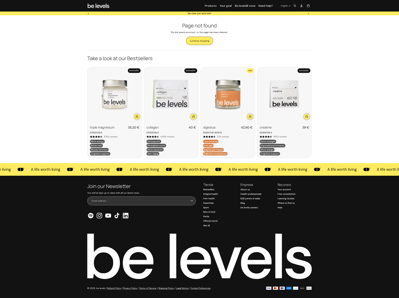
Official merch (210, 220)
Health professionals (250, 194)
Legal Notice (182, 288)
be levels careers (249, 207)
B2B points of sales (250, 198)
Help (280, 207)
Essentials (208, 203)
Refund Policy (114, 288)
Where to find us (286, 203)
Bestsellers (208, 189)
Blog (242, 203)
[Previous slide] (88, 13)
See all (206, 225)
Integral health (210, 194)
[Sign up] (191, 201)
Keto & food (209, 211)
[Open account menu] (301, 5)
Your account (284, 189)
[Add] (137, 116)
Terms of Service (147, 288)
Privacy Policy (130, 288)
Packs (206, 216)
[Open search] (294, 5)
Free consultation (287, 194)
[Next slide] (308, 13)
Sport (206, 207)
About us (245, 189)
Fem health (209, 198)
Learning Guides (286, 198)
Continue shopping (199, 40)
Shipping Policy (166, 288)
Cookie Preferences (201, 288)
